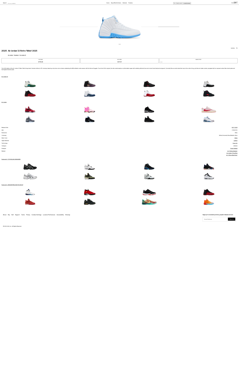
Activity (233, 48)
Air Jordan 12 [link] (4, 76)
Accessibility (60, 214)
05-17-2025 (234, 127)
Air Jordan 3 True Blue (231, 153)
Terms (23, 214)
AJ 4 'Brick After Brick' (231, 155)
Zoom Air (235, 143)
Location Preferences (49, 214)
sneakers (16, 55)
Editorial (125, 3)
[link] (30, 84)
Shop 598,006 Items (116, 3)
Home (107, 3)
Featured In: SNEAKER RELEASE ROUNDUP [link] (12, 185)
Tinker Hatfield (233, 148)
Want (235, 2)
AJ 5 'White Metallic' (232, 151)
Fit (237, 48)
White (236, 138)
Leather (235, 140)
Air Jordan (10, 55)
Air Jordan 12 (23, 55)
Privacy (28, 214)
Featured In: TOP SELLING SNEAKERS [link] (10, 159)
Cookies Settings (36, 214)
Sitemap (67, 214)
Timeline (130, 3)
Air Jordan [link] (4, 102)
